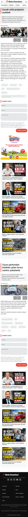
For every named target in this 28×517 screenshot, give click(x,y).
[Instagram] (11, 479)
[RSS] (20, 479)
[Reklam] (14, 159)
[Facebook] (8, 479)
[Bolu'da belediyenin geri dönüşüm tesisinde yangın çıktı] (14, 245)
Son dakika (4, 5)
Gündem (11, 5)
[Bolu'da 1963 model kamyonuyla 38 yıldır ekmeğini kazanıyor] (14, 207)
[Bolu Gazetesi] (14, 475)
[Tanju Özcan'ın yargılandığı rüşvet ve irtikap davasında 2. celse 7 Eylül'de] (14, 169)
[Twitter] (14, 479)
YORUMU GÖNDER (21, 130)
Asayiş (24, 5)
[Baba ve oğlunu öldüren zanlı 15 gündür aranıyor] (14, 226)
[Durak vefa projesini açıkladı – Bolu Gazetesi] (14, 1)
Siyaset (17, 5)
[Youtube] (17, 479)
